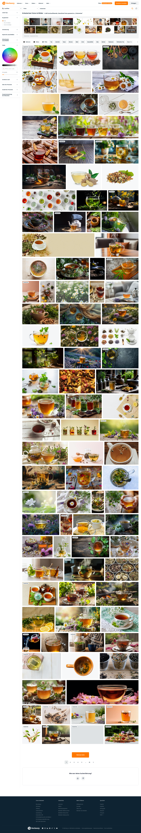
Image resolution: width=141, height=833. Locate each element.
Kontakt (78, 806)
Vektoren (19, 3)
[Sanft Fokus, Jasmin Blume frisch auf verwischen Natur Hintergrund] (39, 502)
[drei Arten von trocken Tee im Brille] (119, 666)
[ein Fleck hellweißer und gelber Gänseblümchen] (72, 292)
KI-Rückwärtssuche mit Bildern (43, 817)
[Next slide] (136, 42)
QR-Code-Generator (41, 821)
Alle (5, 21)
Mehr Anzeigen (131, 29)
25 (89, 762)
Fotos (26, 3)
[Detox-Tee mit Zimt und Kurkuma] (39, 152)
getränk (57, 42)
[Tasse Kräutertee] (39, 82)
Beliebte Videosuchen (63, 815)
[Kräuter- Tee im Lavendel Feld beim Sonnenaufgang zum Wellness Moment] (82, 358)
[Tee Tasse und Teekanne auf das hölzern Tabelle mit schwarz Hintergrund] (97, 269)
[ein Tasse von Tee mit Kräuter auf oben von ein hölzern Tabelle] (54, 642)
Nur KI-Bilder (7, 23)
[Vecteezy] (8, 3)
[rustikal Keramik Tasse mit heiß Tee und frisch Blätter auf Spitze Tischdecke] (119, 619)
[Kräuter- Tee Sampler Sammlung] (121, 570)
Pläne (99, 3)
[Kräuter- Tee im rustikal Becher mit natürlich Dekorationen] (37, 222)
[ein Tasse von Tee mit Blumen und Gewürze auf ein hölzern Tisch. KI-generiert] (56, 734)
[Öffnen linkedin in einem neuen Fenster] (47, 828)
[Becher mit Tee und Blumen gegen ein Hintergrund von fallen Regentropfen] (121, 642)
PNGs (45, 42)
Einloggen (133, 3)
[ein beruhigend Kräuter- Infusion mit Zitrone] (38, 619)
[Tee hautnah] (88, 524)
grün (82, 42)
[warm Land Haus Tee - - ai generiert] (31, 714)
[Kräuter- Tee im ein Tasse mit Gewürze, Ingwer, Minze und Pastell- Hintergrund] (30, 292)
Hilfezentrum (80, 804)
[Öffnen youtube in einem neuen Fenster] (56, 828)
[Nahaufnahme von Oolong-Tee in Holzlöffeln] (56, 714)
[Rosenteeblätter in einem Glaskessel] (31, 642)
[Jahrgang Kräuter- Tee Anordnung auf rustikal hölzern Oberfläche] (97, 292)
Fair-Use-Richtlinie (108, 828)
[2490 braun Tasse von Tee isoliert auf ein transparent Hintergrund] (80, 666)
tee (51, 42)
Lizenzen (60, 804)
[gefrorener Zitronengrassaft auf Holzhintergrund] (74, 82)
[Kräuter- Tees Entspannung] (79, 57)
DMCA (59, 806)
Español (102, 806)
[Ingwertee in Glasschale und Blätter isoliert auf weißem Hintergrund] (84, 177)
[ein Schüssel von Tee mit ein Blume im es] (98, 502)
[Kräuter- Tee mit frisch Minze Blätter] (84, 570)
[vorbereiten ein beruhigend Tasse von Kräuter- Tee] (66, 524)
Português (102, 808)
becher (103, 42)
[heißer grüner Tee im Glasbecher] (41, 666)
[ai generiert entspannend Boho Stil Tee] (124, 546)
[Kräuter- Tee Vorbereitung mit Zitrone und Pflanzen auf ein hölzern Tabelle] (117, 381)
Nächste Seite (80, 755)
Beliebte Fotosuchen (63, 812)
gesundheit (90, 42)
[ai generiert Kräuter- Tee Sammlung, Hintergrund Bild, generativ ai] (98, 127)
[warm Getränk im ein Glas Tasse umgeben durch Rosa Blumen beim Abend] (102, 692)
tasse (64, 42)
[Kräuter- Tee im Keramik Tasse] (38, 269)
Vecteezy (38, 806)
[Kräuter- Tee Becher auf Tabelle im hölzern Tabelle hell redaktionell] (117, 245)
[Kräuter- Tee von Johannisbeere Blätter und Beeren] (40, 381)
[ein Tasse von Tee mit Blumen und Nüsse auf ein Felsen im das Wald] (122, 524)
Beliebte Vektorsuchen (63, 810)
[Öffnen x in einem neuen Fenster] (54, 828)
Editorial (41, 3)
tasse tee (129, 42)
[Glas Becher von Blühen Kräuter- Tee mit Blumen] (43, 478)
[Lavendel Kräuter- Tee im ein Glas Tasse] (43, 406)
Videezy (38, 808)
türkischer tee (120, 42)
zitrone (71, 42)
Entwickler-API (39, 815)
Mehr (47, 3)
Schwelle (4, 72)
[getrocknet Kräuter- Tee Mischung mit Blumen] (77, 381)
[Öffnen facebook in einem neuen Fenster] (42, 828)
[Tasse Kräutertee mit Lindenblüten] (39, 57)
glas (97, 42)
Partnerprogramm (62, 808)
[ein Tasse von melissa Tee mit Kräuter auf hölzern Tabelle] (77, 594)
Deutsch (102, 810)
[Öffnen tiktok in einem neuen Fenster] (52, 828)
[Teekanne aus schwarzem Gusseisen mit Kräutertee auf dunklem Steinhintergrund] (120, 57)
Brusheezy (38, 804)
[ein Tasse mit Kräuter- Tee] (41, 430)
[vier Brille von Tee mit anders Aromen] (42, 570)
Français (102, 812)
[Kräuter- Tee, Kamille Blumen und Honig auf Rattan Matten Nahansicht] (74, 502)
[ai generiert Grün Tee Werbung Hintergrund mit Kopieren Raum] (120, 358)
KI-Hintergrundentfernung (42, 819)
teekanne (111, 42)
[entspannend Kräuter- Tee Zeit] (40, 594)
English (102, 804)
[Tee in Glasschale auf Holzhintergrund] (76, 152)
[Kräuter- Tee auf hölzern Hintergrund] (93, 222)
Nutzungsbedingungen (87, 828)
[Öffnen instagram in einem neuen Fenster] (45, 828)
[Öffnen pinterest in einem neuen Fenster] (49, 828)
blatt (77, 42)
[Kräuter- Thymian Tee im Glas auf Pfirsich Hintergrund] (122, 714)
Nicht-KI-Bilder (7, 25)
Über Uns (79, 808)
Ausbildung (39, 812)
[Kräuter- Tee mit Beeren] (120, 177)
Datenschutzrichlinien (98, 828)
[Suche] (132, 8)
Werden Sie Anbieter (82, 810)
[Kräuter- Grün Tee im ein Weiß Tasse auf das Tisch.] (121, 453)
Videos (33, 3)
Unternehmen (39, 810)
